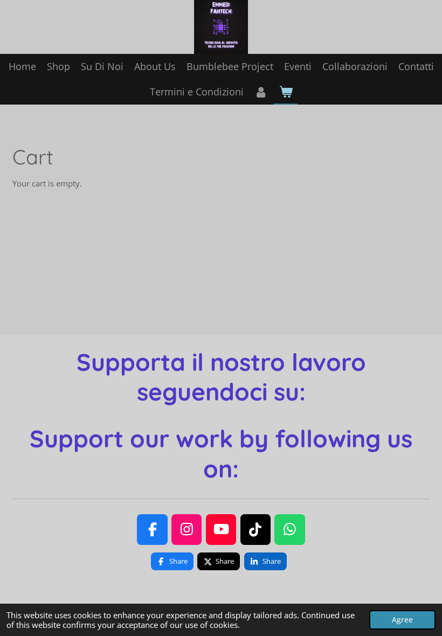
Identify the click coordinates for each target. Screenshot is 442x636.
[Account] (261, 92)
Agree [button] (402, 620)
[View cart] (285, 92)
